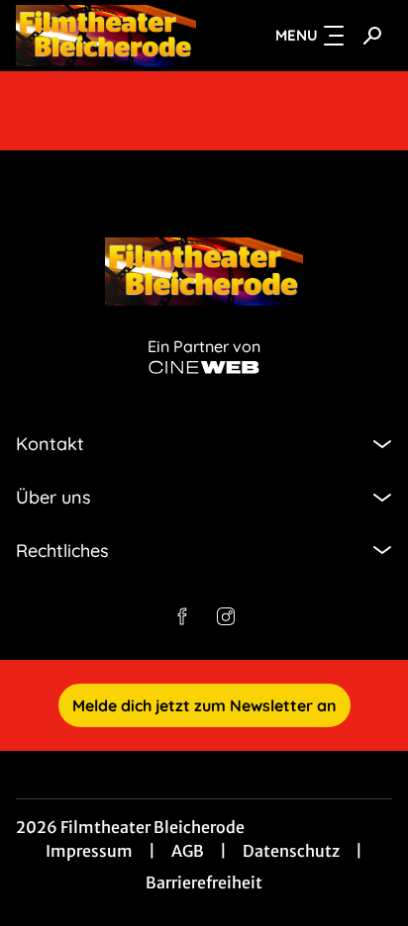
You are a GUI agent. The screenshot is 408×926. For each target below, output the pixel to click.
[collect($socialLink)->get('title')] (182, 616)
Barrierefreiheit (204, 882)
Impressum (89, 851)
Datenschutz (291, 851)
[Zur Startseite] (106, 35)
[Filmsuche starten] (372, 35)
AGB (187, 851)
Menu (296, 35)
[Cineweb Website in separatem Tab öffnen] (204, 367)
